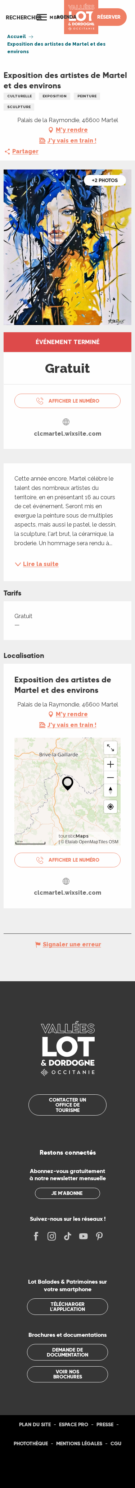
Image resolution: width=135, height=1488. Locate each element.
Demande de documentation (67, 1352)
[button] (24, 17)
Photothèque (31, 1443)
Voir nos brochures (67, 1374)
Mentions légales (79, 1443)
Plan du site (35, 1424)
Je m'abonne (66, 1193)
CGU (116, 1443)
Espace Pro (73, 1424)
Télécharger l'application (67, 1306)
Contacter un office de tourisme (67, 1105)
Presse (104, 1424)
